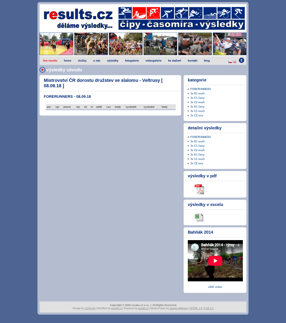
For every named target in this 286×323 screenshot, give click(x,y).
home (67, 60)
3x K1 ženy (197, 106)
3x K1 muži (197, 93)
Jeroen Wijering (179, 308)
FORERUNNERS (200, 89)
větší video (215, 286)
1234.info (90, 308)
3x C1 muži (197, 111)
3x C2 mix (196, 115)
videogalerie (153, 60)
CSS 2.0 (209, 308)
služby (82, 60)
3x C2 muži (197, 102)
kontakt (192, 60)
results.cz (116, 308)
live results (50, 60)
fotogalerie (132, 60)
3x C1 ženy (197, 97)
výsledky (112, 60)
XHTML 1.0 (195, 308)
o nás (96, 60)
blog (207, 60)
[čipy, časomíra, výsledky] (143, 44)
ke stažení (174, 60)
